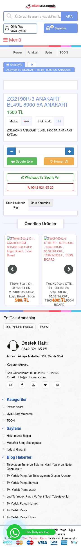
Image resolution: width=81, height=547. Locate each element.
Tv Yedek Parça (17, 510)
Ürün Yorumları (40, 203)
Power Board (17, 53)
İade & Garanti (16, 449)
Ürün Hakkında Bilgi (15, 205)
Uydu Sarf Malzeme (48, 53)
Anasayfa (15, 64)
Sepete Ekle (24, 161)
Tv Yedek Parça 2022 (21, 489)
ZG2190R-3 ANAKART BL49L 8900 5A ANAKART (39, 70)
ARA (69, 16)
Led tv (44, 327)
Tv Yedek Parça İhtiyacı (22, 482)
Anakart (33, 52)
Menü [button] (14, 39)
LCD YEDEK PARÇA (19, 327)
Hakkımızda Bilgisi (19, 435)
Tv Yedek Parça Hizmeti (22, 503)
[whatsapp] (10, 384)
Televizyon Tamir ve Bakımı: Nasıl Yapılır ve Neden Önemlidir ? (40, 466)
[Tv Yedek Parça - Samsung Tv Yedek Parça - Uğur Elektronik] (40, 5)
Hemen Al (60, 161)
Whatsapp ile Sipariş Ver (42, 177)
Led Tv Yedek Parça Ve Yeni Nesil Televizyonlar (38, 496)
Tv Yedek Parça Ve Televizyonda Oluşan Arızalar (39, 475)
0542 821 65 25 (42, 187)
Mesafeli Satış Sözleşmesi (24, 442)
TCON (64, 52)
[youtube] (33, 384)
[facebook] (22, 384)
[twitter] (45, 384)
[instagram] (57, 384)
